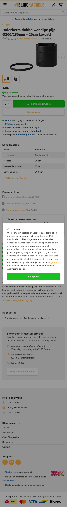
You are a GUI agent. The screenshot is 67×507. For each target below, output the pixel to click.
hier (51, 255)
